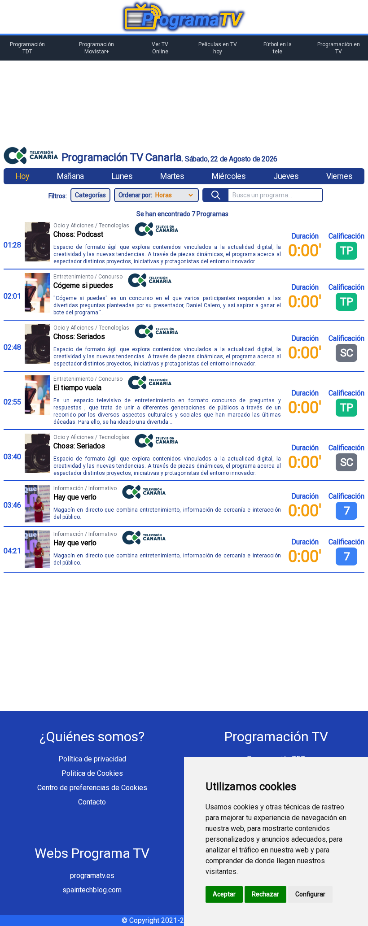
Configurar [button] (310, 894)
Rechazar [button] (265, 894)
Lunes (122, 176)
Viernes (339, 176)
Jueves (285, 176)
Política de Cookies (92, 773)
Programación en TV (338, 48)
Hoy (23, 176)
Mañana (70, 176)
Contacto (92, 802)
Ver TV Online (160, 48)
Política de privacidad (92, 759)
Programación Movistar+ (96, 48)
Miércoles (228, 176)
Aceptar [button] (224, 894)
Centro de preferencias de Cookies (92, 787)
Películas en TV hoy (217, 48)
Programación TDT (27, 48)
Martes (172, 176)
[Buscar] (216, 195)
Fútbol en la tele (277, 48)
